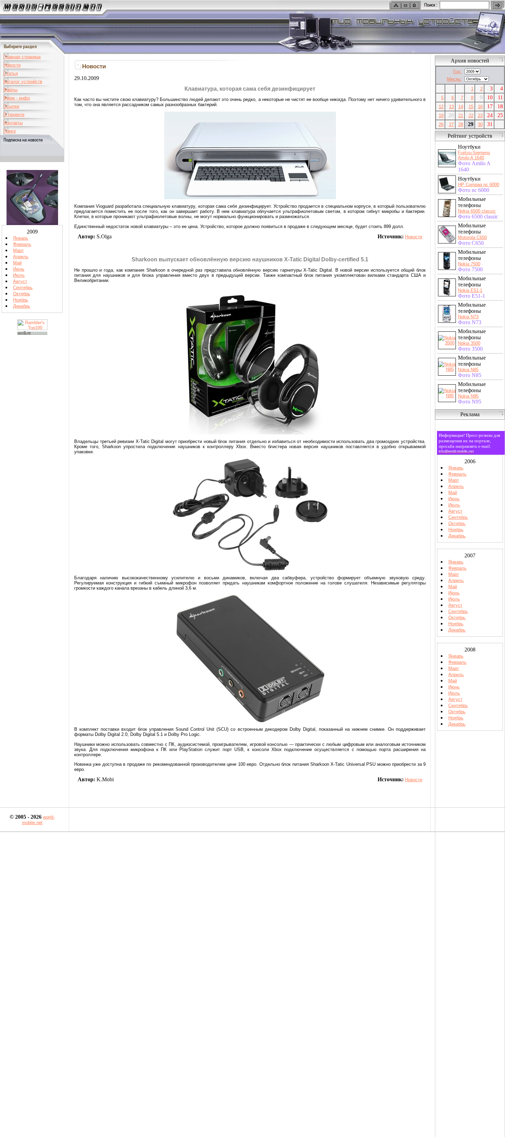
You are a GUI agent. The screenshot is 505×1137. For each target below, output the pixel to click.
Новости (12, 65)
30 (480, 124)
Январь (20, 238)
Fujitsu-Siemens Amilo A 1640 (474, 155)
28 (460, 124)
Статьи (10, 73)
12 (441, 106)
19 (441, 115)
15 (471, 106)
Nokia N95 (468, 396)
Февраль (22, 244)
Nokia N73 (468, 316)
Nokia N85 (468, 369)
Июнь (18, 269)
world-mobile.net (38, 820)
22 (471, 115)
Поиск (9, 131)
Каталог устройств (22, 81)
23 (480, 115)
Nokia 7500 (469, 263)
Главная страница (22, 56)
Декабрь (21, 306)
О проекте (13, 114)
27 (451, 124)
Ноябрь (20, 300)
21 (460, 115)
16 (480, 106)
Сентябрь (23, 287)
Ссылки (11, 106)
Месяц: (454, 79)
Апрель (21, 256)
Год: (457, 71)
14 (460, 106)
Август (20, 281)
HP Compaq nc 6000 (478, 184)
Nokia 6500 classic (477, 211)
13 (451, 106)
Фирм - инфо (16, 98)
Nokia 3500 (469, 343)
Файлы (10, 89)
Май (17, 262)
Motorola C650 (472, 237)
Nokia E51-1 (470, 290)
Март (18, 250)
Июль (19, 275)
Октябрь (21, 293)
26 (441, 124)
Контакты (13, 122)
